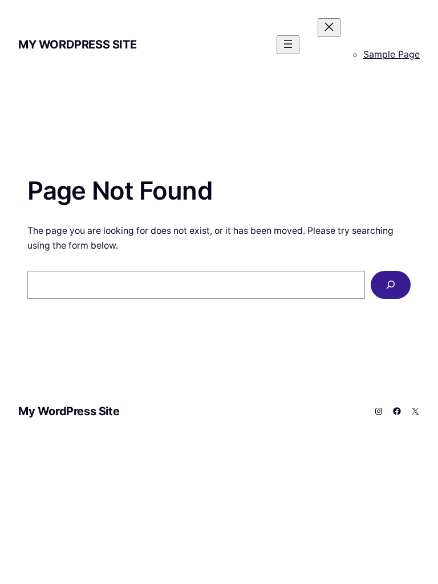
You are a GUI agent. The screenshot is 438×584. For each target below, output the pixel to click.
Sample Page (391, 54)
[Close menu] (329, 27)
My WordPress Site (77, 44)
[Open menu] (288, 44)
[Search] (391, 285)
